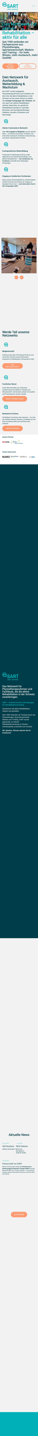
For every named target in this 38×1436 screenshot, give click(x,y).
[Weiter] (21, 277)
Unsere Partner (12, 428)
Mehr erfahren (27, 66)
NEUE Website (22, 1146)
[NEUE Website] (22, 1140)
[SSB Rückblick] (9, 1140)
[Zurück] (16, 277)
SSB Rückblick (8, 1146)
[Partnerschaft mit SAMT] (19, 1158)
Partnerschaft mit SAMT (12, 1164)
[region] (19, 259)
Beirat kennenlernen (15, 399)
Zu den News (19, 1214)
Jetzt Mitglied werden (10, 66)
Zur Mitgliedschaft (12, 366)
